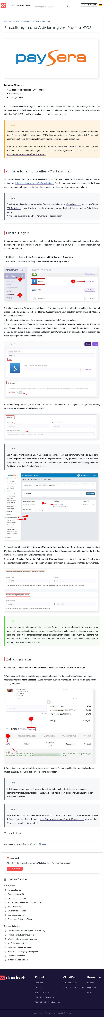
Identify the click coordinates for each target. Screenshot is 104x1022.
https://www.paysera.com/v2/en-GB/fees (25, 154)
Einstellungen (15, 93)
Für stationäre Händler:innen (47, 1002)
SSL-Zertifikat (13, 208)
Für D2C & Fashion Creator (47, 997)
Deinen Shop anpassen (17, 898)
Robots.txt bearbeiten (16, 956)
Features (39, 983)
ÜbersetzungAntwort (31, 21)
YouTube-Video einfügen (18, 943)
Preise (37, 987)
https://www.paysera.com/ (64, 146)
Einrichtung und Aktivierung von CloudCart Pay (26, 931)
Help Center (92, 987)
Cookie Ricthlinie (64, 1013)
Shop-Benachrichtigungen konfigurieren (24, 952)
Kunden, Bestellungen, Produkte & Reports (25, 902)
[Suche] (68, 7)
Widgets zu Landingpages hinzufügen (23, 939)
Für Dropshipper (42, 992)
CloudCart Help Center (12, 21)
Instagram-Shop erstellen (18, 960)
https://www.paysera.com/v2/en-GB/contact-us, (61, 819)
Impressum (37, 1013)
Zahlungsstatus (16, 97)
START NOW (14, 869)
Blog (89, 992)
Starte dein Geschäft (16, 894)
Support (90, 983)
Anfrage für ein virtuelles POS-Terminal (26, 90)
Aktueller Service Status (73, 987)
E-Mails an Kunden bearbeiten (20, 947)
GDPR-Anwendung (39, 216)
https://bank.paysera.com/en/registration (33, 183)
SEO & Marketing (14, 907)
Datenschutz (50, 1013)
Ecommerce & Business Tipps (20, 919)
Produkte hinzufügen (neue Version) (22, 935)
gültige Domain (72, 204)
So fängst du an (14, 890)
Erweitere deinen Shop (17, 911)
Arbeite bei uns (70, 983)
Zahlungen (46, 21)
